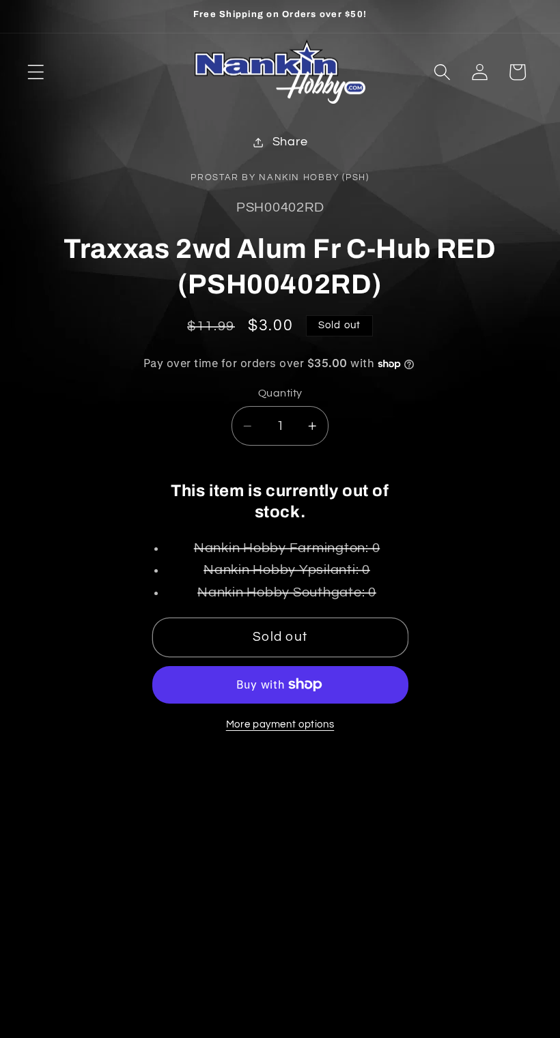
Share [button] (290, 142)
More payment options (280, 724)
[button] (36, 72)
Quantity (280, 393)
